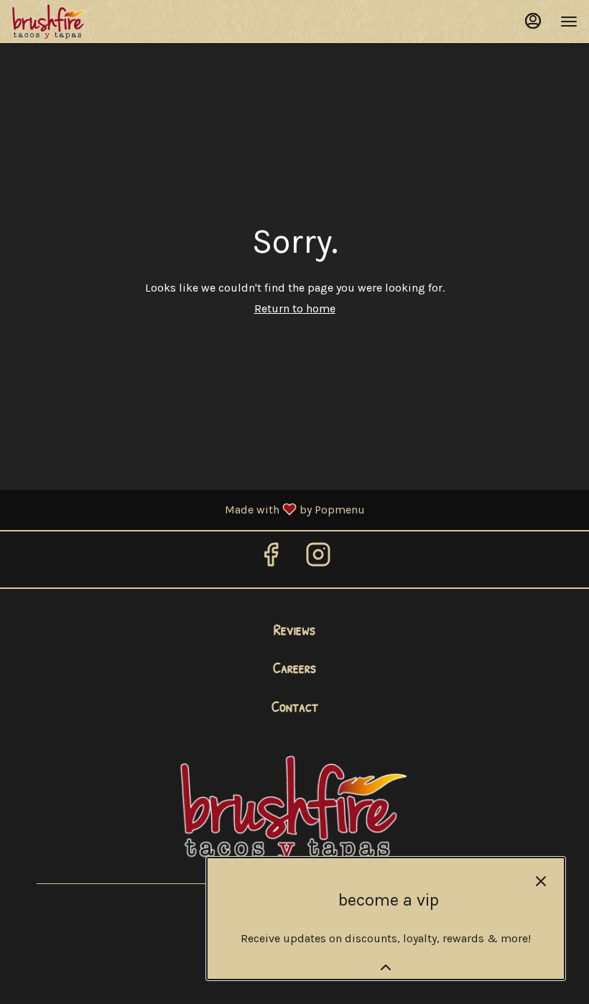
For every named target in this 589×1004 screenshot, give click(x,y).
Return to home (294, 308)
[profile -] (533, 20)
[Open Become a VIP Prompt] (385, 967)
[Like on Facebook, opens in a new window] (271, 559)
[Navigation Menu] (569, 21)
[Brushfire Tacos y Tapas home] (76, 21)
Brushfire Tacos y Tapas (294, 808)
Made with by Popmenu (188, 510)
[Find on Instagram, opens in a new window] (318, 559)
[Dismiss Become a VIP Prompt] (541, 881)
